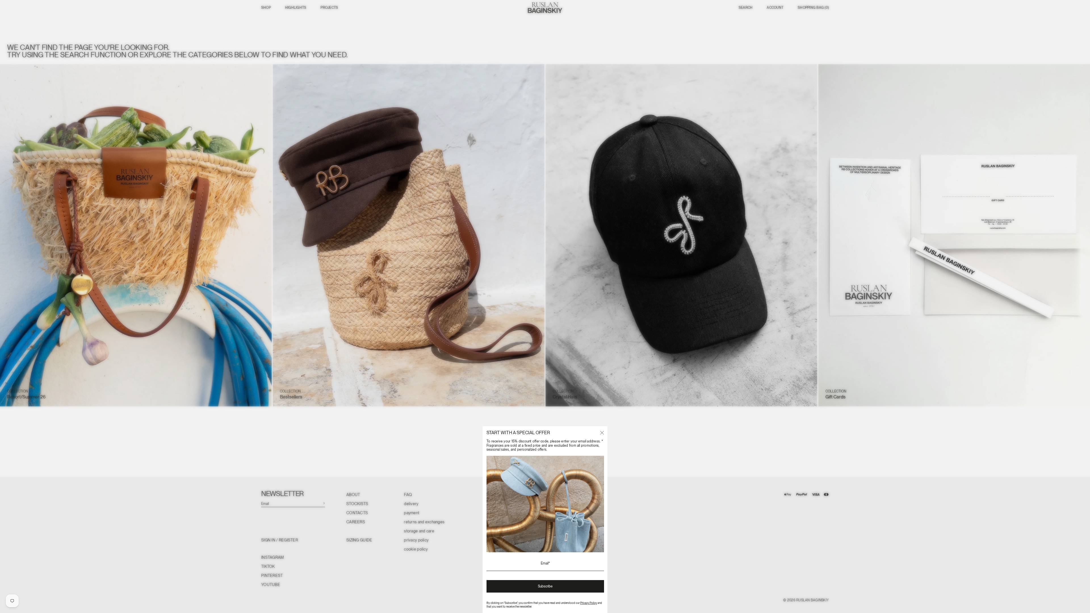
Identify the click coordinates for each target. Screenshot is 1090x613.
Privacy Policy (588, 602)
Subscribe (545, 586)
